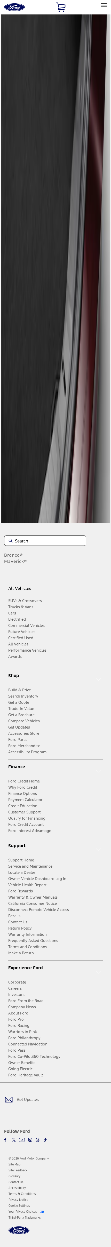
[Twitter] (14, 1140)
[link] (14, 1164)
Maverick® (15, 561)
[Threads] (38, 1140)
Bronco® (13, 555)
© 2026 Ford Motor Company (29, 1158)
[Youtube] (22, 1140)
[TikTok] (45, 1140)
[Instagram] (30, 1140)
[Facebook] (6, 1140)
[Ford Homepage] (19, 1233)
